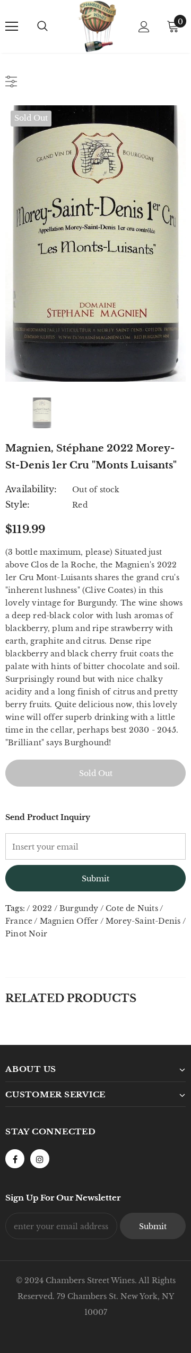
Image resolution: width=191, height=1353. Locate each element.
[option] (95, 243)
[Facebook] (14, 1158)
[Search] (42, 26)
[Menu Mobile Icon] (11, 26)
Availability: (31, 489)
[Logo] (97, 26)
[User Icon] (144, 26)
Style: (17, 504)
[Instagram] (39, 1158)
